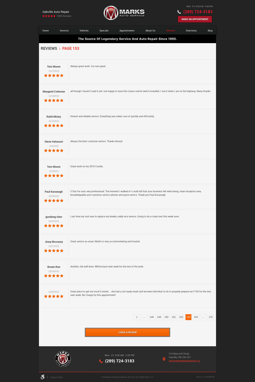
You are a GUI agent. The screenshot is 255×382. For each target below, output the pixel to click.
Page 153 (70, 48)
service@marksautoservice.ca (184, 360)
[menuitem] (45, 30)
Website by (205, 377)
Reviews (170, 30)
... (144, 317)
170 (211, 317)
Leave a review (127, 332)
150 (166, 317)
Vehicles (84, 30)
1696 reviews (64, 16)
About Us (150, 30)
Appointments (127, 30)
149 (159, 317)
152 (181, 317)
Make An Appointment (195, 19)
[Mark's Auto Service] (124, 13)
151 (174, 317)
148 (152, 317)
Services (64, 30)
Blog (210, 30)
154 (196, 317)
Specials (103, 30)
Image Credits (56, 377)
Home (45, 30)
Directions (191, 30)
